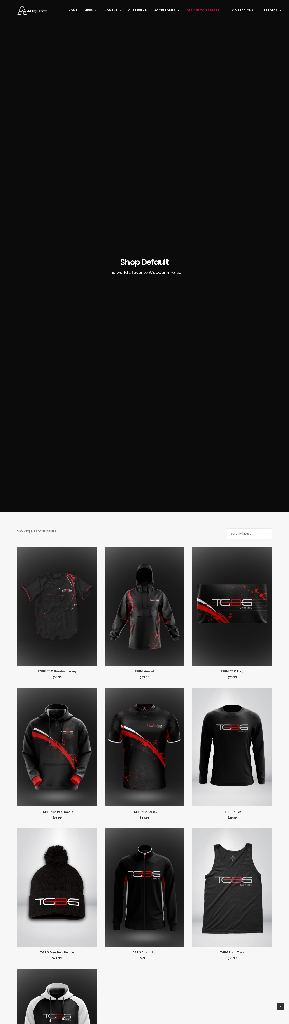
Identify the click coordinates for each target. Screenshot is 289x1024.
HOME (72, 10)
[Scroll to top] (280, 1006)
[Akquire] (32, 10)
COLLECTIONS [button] (242, 10)
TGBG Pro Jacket (144, 952)
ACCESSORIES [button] (165, 10)
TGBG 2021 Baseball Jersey (57, 671)
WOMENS (110, 10)
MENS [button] (88, 10)
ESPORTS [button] (271, 10)
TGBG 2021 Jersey (144, 812)
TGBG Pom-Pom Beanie (57, 952)
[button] (57, 606)
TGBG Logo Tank (232, 952)
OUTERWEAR (137, 10)
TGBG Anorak (144, 671)
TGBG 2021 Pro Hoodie (57, 812)
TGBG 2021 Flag (232, 671)
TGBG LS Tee (232, 812)
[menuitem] (72, 10)
